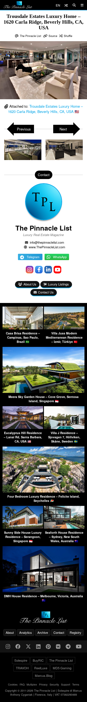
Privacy (43, 684)
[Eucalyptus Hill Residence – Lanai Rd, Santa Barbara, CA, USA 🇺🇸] (23, 427)
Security (54, 684)
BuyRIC (38, 660)
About (10, 632)
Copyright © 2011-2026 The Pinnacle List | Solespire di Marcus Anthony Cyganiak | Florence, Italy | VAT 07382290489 (43, 692)
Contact (58, 632)
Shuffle (68, 36)
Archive (42, 632)
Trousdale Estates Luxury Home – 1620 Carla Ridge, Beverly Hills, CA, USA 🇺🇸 (45, 108)
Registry (75, 632)
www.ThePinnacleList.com (47, 247)
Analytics (25, 632)
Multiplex (32, 684)
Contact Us (46, 292)
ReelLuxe (40, 668)
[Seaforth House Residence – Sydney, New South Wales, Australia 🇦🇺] (64, 527)
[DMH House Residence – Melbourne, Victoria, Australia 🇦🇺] (43, 591)
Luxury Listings (58, 284)
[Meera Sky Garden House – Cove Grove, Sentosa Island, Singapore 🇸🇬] (43, 391)
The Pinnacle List (30, 36)
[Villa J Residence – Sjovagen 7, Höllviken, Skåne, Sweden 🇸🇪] (64, 427)
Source (53, 36)
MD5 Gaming (62, 668)
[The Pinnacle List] (43, 617)
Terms (75, 684)
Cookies (13, 684)
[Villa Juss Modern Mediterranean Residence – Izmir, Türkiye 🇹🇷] (64, 328)
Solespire (20, 660)
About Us (29, 284)
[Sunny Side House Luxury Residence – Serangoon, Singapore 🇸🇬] (23, 527)
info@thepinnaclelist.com (47, 242)
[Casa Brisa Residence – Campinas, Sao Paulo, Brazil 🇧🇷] (23, 328)
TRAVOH (22, 668)
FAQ (22, 684)
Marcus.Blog (43, 675)
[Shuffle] (66, 5)
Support (65, 684)
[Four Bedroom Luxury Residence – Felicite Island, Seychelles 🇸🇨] (43, 491)
